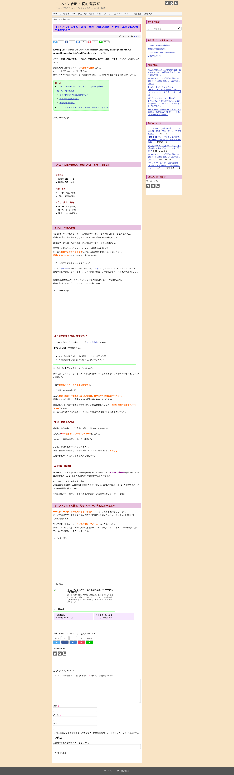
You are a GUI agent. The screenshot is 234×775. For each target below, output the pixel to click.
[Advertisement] (73, 137)
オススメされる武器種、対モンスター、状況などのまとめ (82, 107)
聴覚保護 (65, 268)
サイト (56, 724)
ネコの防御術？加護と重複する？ (74, 95)
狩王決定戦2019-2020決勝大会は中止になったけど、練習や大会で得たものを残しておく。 (164, 72)
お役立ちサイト (155, 56)
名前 (56, 706)
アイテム (107, 14)
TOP (55, 14)
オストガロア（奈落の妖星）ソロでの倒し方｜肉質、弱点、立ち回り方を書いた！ (164, 131)
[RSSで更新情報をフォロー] (176, 3)
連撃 (96, 268)
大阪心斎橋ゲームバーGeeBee (161, 52)
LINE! (106, 42)
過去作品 (137, 14)
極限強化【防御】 (67, 103)
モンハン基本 (64, 14)
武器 (80, 14)
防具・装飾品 (89, 14)
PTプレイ (128, 14)
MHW (74, 14)
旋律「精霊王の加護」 (69, 99)
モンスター (117, 14)
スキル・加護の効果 (66, 91)
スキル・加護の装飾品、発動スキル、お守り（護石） (80, 86)
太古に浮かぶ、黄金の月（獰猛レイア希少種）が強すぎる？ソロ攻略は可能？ (164, 148)
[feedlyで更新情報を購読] (171, 3)
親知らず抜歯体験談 (157, 49)
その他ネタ (147, 14)
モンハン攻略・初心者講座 (77, 4)
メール (57, 715)
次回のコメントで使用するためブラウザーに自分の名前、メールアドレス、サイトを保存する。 (98, 733)
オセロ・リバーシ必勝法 (159, 45)
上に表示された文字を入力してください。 (71, 743)
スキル (99, 14)
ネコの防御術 (92, 342)
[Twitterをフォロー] (167, 3)
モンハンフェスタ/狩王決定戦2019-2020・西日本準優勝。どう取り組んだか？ (164, 81)
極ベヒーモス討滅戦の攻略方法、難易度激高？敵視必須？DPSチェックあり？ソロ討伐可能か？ (164, 112)
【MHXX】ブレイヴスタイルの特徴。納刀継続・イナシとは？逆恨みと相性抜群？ (164, 139)
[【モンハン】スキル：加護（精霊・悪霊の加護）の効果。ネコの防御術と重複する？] (78, 41)
